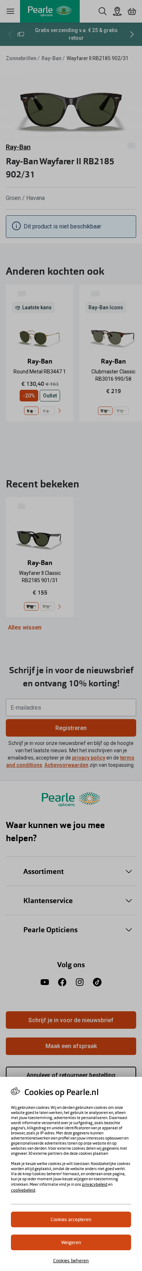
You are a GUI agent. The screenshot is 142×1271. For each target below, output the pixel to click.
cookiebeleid (23, 1190)
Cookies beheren (71, 1261)
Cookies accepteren (71, 1219)
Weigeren (71, 1242)
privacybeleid (94, 1184)
